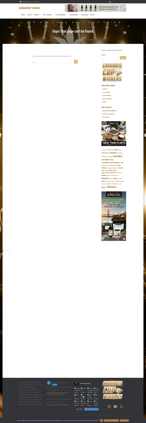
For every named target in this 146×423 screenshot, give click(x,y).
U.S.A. (108, 183)
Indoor (108, 175)
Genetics (120, 168)
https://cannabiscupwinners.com (55, 394)
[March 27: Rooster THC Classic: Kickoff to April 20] (90, 403)
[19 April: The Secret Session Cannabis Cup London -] (77, 390)
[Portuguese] (118, 50)
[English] (105, 50)
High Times (113, 170)
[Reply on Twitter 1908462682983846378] (47, 397)
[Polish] (116, 50)
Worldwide (73, 14)
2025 (120, 150)
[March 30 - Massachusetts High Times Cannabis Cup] (77, 397)
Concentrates (113, 165)
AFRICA (104, 102)
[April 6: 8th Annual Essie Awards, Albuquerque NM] (97, 390)
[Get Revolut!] (73, 313)
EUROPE (104, 89)
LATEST (29, 14)
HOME (23, 14)
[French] (108, 50)
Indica (103, 175)
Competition (104, 165)
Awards (113, 153)
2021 (105, 150)
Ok (101, 420)
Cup (119, 165)
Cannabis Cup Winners (110, 163)
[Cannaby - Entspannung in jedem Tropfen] (95, 8)
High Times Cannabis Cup (109, 172)
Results (105, 178)
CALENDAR (84, 14)
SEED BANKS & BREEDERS (109, 110)
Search (103, 55)
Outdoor (113, 175)
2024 (116, 150)
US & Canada (47, 14)
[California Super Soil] (113, 216)
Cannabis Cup (107, 159)
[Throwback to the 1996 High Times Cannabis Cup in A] (90, 390)
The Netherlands (119, 181)
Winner (103, 187)
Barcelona (120, 153)
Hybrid (119, 172)
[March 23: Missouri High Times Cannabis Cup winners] (97, 397)
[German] (110, 50)
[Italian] (113, 50)
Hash (102, 170)
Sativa (115, 178)
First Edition (110, 168)
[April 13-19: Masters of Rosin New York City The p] (83, 390)
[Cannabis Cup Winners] (30, 8)
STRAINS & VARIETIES (108, 114)
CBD (121, 162)
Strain (112, 181)
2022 (108, 150)
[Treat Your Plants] (113, 133)
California (104, 156)
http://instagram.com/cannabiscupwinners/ (58, 392)
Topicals (103, 183)
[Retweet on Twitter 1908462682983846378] (50, 397)
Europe (36, 14)
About (92, 14)
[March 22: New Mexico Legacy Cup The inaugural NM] (97, 403)
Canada (110, 156)
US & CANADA (106, 92)
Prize (117, 175)
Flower (115, 168)
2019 (102, 150)
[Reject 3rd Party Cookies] (144, 420)
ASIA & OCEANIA (107, 98)
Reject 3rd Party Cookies (111, 420)
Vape (120, 183)
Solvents (120, 178)
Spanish (108, 181)
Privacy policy (124, 420)
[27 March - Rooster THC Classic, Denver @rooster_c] (83, 397)
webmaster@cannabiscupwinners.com (31, 1)
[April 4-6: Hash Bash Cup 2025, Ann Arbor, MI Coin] (90, 397)
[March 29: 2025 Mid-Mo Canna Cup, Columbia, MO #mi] (77, 403)
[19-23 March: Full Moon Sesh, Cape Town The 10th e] (83, 403)
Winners (112, 187)
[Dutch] (102, 50)
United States (114, 183)
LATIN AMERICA (106, 95)
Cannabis (117, 156)
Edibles (104, 168)
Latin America (60, 14)
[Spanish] (121, 50)
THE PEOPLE (105, 117)
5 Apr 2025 (62, 389)
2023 (112, 150)
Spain (103, 181)
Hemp (106, 170)
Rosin (110, 178)
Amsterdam (105, 153)
